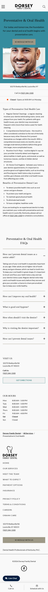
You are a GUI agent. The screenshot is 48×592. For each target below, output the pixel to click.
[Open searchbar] (44, 6)
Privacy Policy (11, 499)
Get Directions (24, 380)
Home (6, 463)
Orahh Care (9, 515)
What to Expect (12, 479)
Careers (7, 510)
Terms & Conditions (14, 504)
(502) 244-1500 (27, 93)
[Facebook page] (24, 568)
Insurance (9, 490)
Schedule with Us (24, 42)
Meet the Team (11, 474)
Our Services (10, 468)
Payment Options (13, 485)
